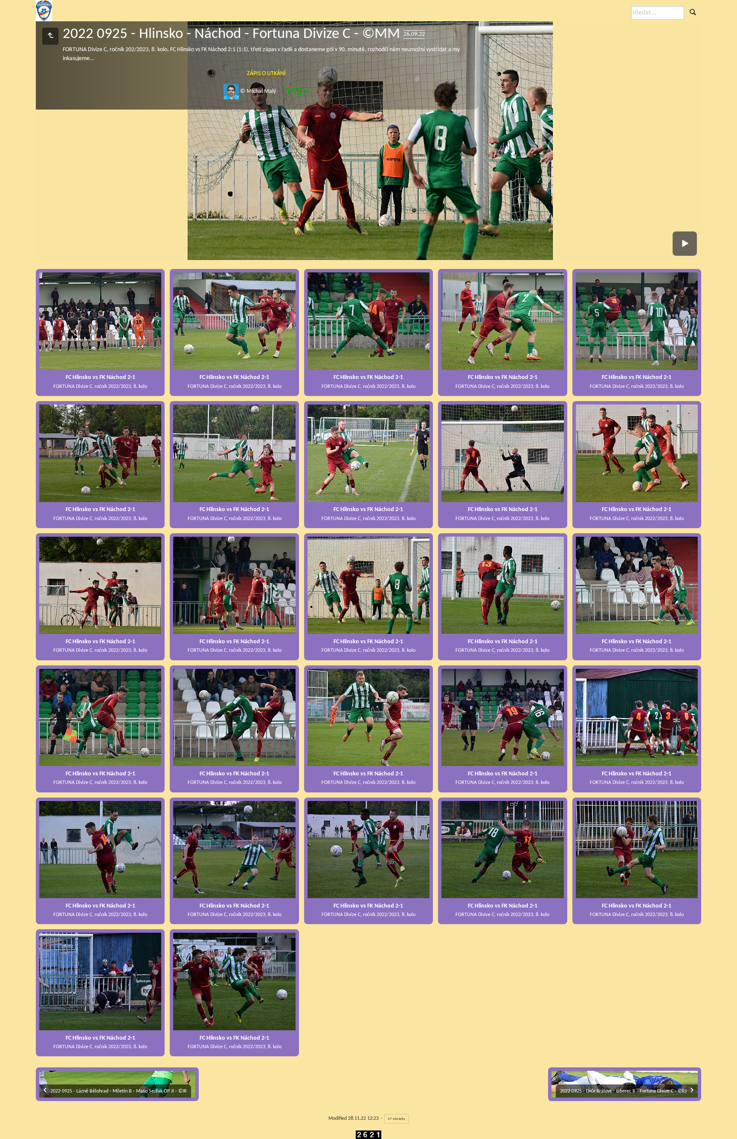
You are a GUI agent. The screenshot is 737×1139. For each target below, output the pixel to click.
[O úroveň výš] (50, 36)
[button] (10, 1128)
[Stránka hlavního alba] (44, 10)
